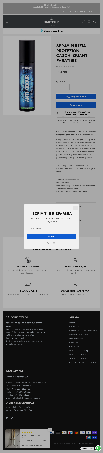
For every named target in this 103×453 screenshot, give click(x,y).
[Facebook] (47, 243)
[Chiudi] (75, 208)
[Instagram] (54, 243)
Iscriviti (51, 236)
